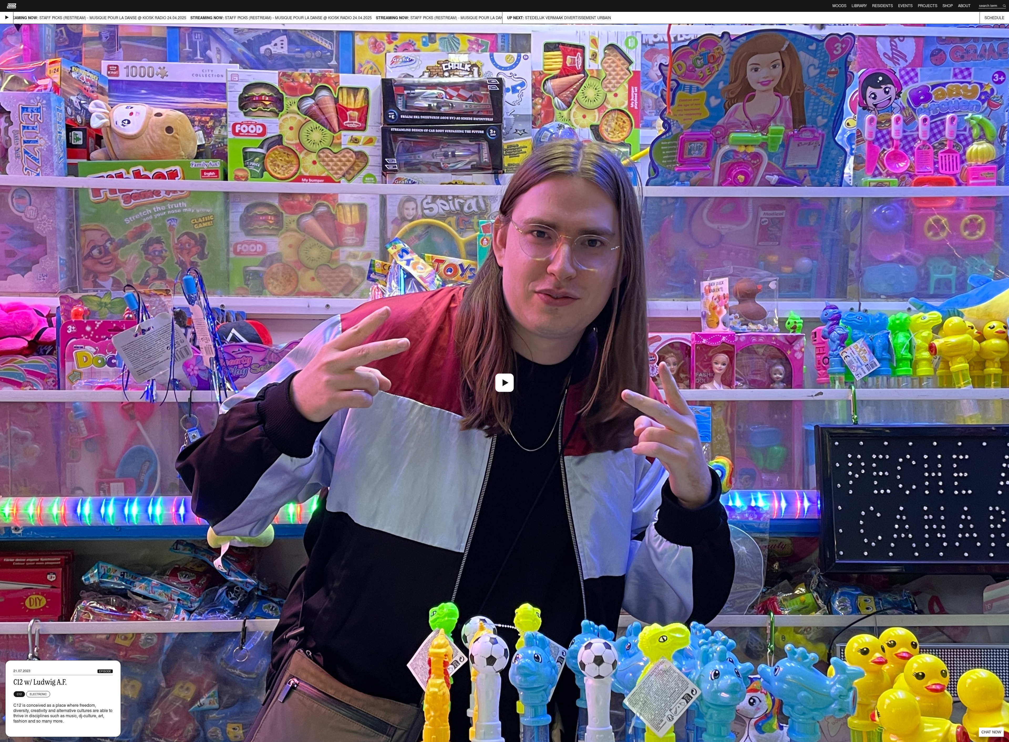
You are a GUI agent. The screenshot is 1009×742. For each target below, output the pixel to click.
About (964, 5)
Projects (927, 5)
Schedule (994, 17)
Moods (839, 5)
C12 (19, 694)
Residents (882, 5)
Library (859, 5)
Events (905, 5)
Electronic (38, 694)
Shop (948, 5)
